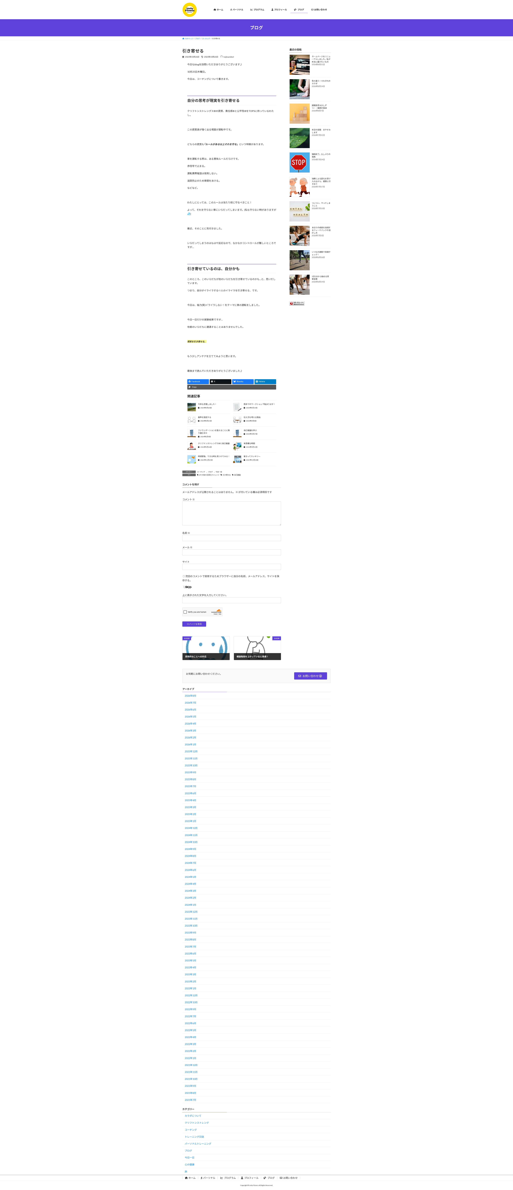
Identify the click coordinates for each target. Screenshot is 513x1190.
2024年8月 (190, 855)
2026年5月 (190, 716)
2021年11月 (191, 1071)
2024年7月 (190, 862)
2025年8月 (190, 779)
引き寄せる (227, 475)
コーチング (201, 472)
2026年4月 (190, 723)
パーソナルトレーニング (198, 1143)
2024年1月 (190, 904)
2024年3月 (190, 890)
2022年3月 (190, 1044)
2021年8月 (190, 1092)
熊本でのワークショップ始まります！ (259, 404)
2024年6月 (190, 869)
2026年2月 (190, 737)
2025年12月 (191, 751)
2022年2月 (190, 1051)
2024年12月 (191, 828)
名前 (186, 532)
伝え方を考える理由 (252, 417)
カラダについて (193, 1115)
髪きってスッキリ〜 (252, 456)
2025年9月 (190, 772)
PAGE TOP (499, 1151)
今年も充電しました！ (207, 404)
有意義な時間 (249, 443)
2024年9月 (190, 849)
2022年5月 (190, 1030)
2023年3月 (190, 974)
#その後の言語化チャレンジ (209, 475)
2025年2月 (190, 814)
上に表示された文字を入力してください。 (205, 595)
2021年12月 (191, 1065)
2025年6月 (190, 793)
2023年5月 (190, 960)
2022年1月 (190, 1058)
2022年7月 (190, 1016)
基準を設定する (204, 417)
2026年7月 (190, 702)
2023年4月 (190, 967)
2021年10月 (191, 1078)
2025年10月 (191, 765)
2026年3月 (190, 730)
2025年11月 (191, 758)
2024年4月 (190, 883)
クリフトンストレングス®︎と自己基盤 (214, 443)
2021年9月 (190, 1085)
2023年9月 (190, 932)
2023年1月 (190, 988)
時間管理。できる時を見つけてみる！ (214, 456)
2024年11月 (191, 835)
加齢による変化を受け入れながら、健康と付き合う (321, 181)
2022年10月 (191, 1002)
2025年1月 (190, 821)
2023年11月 (191, 918)
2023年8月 (190, 939)
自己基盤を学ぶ (250, 430)
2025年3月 (190, 807)
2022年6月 (190, 1023)
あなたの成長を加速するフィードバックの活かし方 (321, 230)
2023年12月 (191, 911)
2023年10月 (191, 925)
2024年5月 (190, 876)
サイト (186, 561)
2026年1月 (190, 744)
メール (187, 547)
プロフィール (251, 1177)
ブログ (210, 472)
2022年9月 (190, 1009)
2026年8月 (190, 695)
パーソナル (209, 1177)
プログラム (230, 1177)
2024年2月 (190, 897)
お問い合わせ (290, 1177)
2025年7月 (190, 786)
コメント (188, 499)
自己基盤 (237, 475)
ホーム (192, 1177)
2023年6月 (190, 953)
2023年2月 (190, 981)
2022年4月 (190, 1037)
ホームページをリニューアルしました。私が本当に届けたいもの (321, 59)
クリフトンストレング (197, 1122)
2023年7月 (190, 946)
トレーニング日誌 (194, 1136)
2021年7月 (190, 1099)
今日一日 (219, 472)
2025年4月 (190, 800)
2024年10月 (191, 842)
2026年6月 (190, 709)
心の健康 (189, 1164)
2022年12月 (191, 995)
